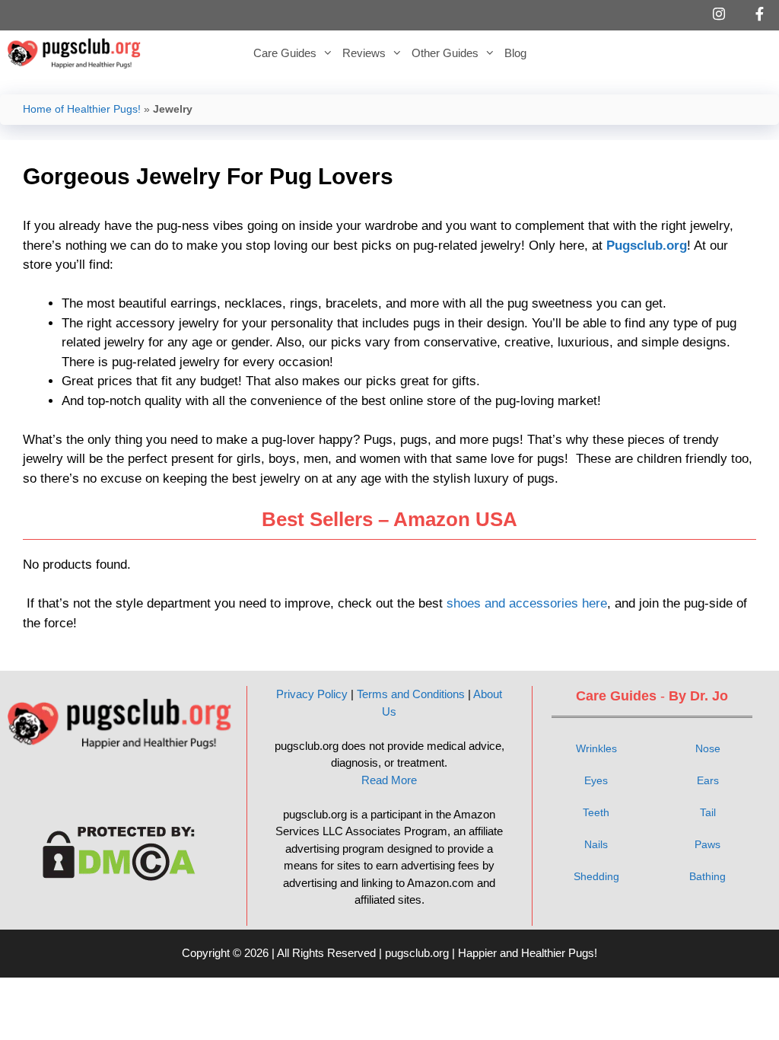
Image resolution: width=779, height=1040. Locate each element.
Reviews (364, 52)
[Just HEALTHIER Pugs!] (78, 53)
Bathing (707, 876)
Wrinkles (596, 748)
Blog (515, 52)
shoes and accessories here (527, 603)
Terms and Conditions (411, 693)
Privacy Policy (312, 693)
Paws (707, 844)
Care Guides (284, 52)
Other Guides (445, 52)
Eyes (596, 780)
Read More (389, 780)
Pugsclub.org (646, 245)
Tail (708, 812)
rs (714, 780)
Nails (596, 844)
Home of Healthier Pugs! (82, 109)
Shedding (596, 876)
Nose (707, 748)
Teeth (596, 812)
